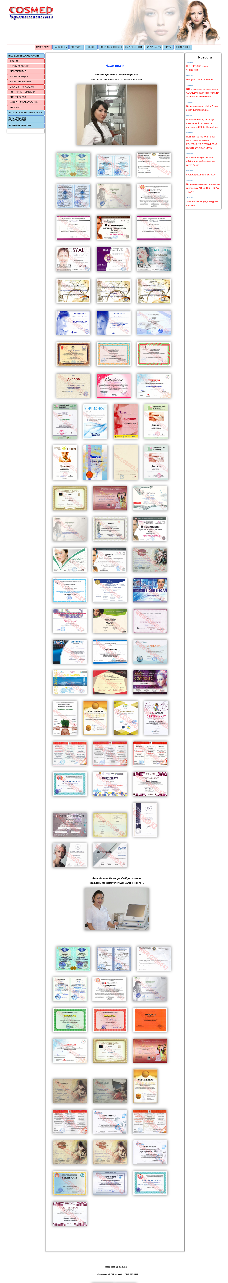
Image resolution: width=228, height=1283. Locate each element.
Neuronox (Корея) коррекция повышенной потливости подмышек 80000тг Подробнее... (202, 123)
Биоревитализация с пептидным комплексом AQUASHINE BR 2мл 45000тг (203, 188)
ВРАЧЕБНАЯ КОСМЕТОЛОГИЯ (24, 56)
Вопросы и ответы (111, 47)
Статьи (168, 47)
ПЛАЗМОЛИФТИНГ (19, 66)
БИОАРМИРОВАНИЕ (20, 81)
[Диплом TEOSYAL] (73, 241)
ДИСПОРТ (15, 61)
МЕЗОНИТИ (16, 107)
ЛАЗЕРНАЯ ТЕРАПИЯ (19, 125)
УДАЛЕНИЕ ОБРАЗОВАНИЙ (24, 102)
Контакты (76, 47)
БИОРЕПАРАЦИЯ (19, 76)
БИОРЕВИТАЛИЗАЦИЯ (22, 87)
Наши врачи (43, 47)
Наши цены (60, 47)
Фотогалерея (183, 47)
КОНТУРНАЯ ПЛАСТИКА (22, 92)
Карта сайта (153, 47)
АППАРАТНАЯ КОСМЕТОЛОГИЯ (25, 112)
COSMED (32, 13)
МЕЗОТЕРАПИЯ (18, 71)
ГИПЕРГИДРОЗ (18, 97)
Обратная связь (134, 47)
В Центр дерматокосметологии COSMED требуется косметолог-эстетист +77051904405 (202, 93)
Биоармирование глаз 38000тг (201, 174)
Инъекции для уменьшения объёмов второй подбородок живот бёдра (201, 161)
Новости (91, 47)
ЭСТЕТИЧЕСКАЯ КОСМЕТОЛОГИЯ (17, 119)
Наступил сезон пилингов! (199, 79)
